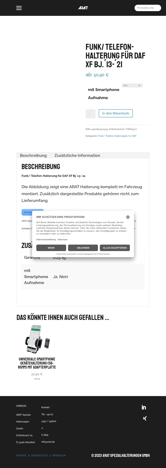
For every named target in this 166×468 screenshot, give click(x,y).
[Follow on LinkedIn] (143, 407)
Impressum (59, 455)
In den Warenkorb (115, 113)
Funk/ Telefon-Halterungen (112, 136)
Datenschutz (39, 455)
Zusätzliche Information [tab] (77, 155)
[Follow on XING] (145, 418)
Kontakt (45, 407)
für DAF (132, 136)
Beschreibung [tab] (33, 155)
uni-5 (37, 368)
